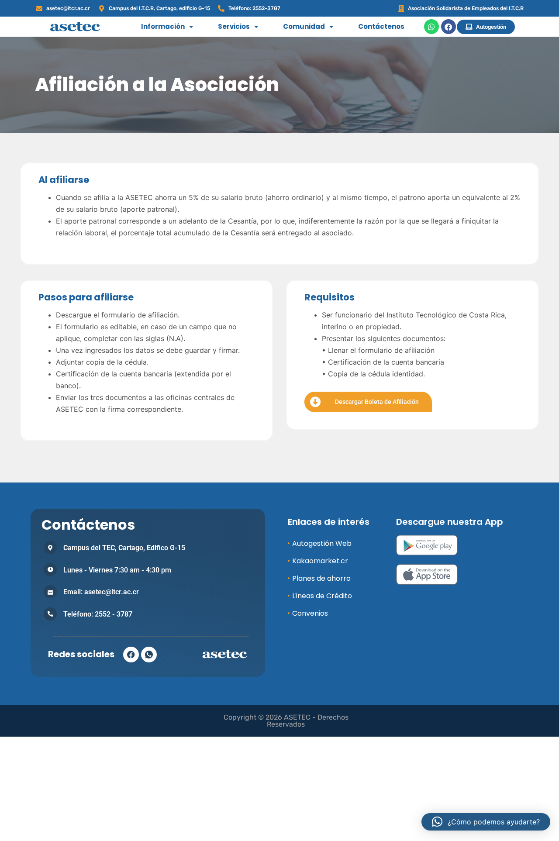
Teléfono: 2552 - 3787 (97, 614)
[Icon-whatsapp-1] (149, 654)
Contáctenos (381, 26)
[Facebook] (448, 26)
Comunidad (304, 26)
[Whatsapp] (431, 26)
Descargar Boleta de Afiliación (377, 401)
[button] (485, 822)
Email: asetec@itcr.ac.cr (101, 592)
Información (163, 26)
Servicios (234, 26)
